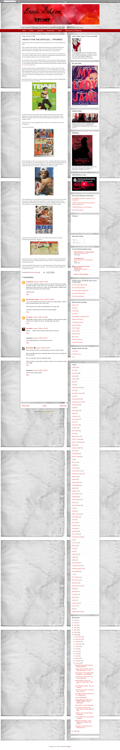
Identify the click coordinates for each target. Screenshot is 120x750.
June (77, 651)
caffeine (74, 488)
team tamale (75, 430)
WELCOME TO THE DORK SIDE (84, 705)
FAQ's (60, 30)
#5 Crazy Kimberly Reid (78, 293)
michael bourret (76, 399)
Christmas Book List (77, 568)
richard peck (75, 603)
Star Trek (74, 462)
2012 (75, 627)
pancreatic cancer (77, 393)
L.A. (73, 574)
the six (74, 422)
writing (74, 376)
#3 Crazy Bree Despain (78, 287)
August (77, 646)
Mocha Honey (76, 580)
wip (73, 459)
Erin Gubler (29, 317)
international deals (77, 537)
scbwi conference (77, 471)
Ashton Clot (75, 305)
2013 (75, 625)
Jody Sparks (75, 310)
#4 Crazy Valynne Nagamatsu (80, 290)
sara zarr (74, 606)
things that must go (77, 473)
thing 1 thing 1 (76, 436)
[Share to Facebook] (52, 272)
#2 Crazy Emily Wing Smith (79, 284)
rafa (73, 384)
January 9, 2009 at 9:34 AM (41, 281)
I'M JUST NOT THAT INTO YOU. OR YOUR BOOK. (84, 677)
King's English (76, 571)
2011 (75, 630)
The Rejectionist (79, 258)
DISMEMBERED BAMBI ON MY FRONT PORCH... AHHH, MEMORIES (84, 701)
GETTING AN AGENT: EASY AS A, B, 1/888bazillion (84, 694)
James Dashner (76, 325)
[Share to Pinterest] (54, 272)
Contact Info (50, 30)
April (76, 656)
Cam (73, 357)
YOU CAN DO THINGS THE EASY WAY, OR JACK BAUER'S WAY (84, 709)
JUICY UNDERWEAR (81, 697)
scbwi (73, 407)
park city (74, 545)
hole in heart (75, 534)
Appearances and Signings (73, 30)
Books (32, 30)
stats (73, 608)
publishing (75, 496)
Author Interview (76, 505)
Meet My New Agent (77, 210)
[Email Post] (44, 272)
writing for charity (77, 565)
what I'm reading (76, 439)
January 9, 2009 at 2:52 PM (43, 348)
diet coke (74, 522)
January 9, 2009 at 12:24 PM (40, 328)
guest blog (75, 591)
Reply (27, 294)
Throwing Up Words (77, 322)
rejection (74, 597)
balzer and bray (76, 514)
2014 (75, 622)
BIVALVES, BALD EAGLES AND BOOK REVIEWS (84, 666)
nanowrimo (75, 594)
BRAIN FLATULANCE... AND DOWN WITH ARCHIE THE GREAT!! (83, 722)
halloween (75, 491)
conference (75, 416)
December (78, 637)
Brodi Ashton (29, 348)
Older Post (63, 406)
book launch (75, 425)
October (77, 641)
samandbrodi (29, 281)
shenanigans (75, 410)
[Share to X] (50, 272)
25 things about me (77, 402)
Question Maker (76, 448)
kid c (73, 370)
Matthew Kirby (76, 333)
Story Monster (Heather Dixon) (80, 316)
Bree (73, 381)
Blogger (69, 746)
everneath (75, 373)
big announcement (77, 585)
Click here (25, 65)
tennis (73, 433)
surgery (74, 557)
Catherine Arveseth (77, 342)
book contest (75, 404)
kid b (73, 390)
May (76, 653)
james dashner (76, 493)
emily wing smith (76, 387)
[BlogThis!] (49, 272)
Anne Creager (76, 328)
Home (24, 30)
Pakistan (74, 479)
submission (75, 554)
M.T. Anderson (76, 577)
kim (73, 539)
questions (74, 427)
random (74, 367)
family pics (75, 525)
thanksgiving (75, 453)
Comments (77, 242)
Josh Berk (75, 313)
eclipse (74, 588)
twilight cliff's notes (77, 611)
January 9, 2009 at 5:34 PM (40, 370)
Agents (74, 413)
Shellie (74, 511)
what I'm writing (76, 456)
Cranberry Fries (76, 354)
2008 (75, 731)
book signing (75, 517)
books (73, 519)
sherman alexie (76, 499)
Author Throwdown (77, 442)
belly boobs (75, 583)
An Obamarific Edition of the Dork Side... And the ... (84, 690)
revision (74, 379)
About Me (40, 30)
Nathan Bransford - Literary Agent (84, 252)
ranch (73, 548)
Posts (76, 240)
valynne (74, 502)
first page (74, 528)
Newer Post (25, 406)
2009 (75, 634)
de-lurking (75, 468)
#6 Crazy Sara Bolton (78, 296)
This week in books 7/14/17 (81, 253)
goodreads (75, 531)
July (76, 648)
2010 (75, 632)
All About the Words (77, 319)
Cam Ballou (29, 328)
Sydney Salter (76, 331)
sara (73, 551)
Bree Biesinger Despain (32, 299)
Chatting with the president (80, 269)
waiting (74, 560)
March (77, 658)
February (78, 660)
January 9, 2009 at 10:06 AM (46, 299)
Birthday (74, 445)
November (78, 639)
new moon (75, 542)
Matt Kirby (75, 476)
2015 (75, 620)
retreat (74, 600)
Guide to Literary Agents (81, 274)
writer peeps (75, 562)
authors (74, 450)
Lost (73, 508)
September (78, 644)
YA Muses (74, 308)
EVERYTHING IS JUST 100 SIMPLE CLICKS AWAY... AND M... (84, 682)
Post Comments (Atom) (48, 411)
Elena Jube (75, 336)
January (77, 663)
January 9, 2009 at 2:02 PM (40, 338)
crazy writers (75, 419)
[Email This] (47, 272)
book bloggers (76, 485)
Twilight (74, 465)
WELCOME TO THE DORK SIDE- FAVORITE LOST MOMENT (84, 673)
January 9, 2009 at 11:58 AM (40, 317)
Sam (73, 396)
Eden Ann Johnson (77, 339)
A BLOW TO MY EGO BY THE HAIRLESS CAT (83, 726)
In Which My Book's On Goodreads (82, 207)
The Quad (75, 351)
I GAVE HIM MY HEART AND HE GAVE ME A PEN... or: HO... (84, 669)
